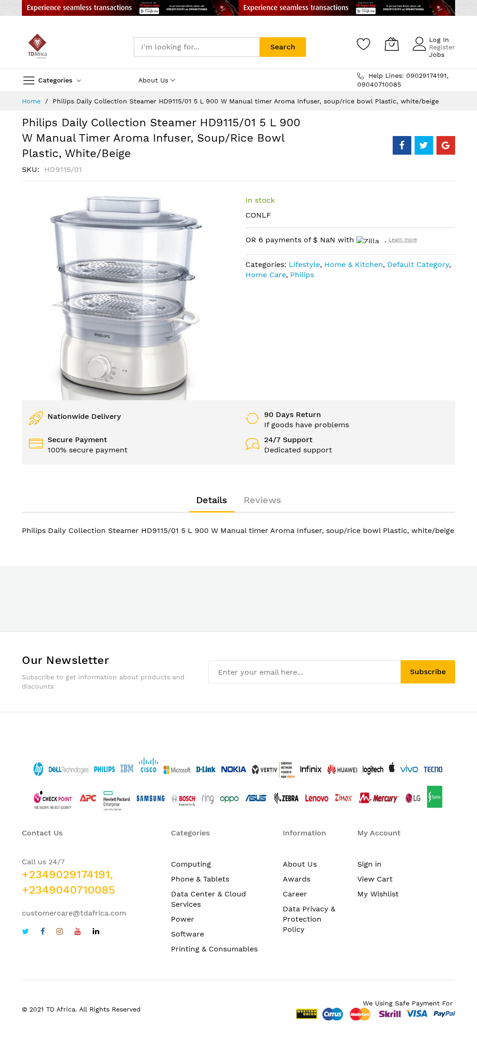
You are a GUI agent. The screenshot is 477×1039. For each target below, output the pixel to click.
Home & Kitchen (353, 264)
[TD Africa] (38, 47)
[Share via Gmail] (445, 145)
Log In (439, 39)
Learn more (402, 240)
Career (295, 893)
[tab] (211, 500)
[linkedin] (96, 932)
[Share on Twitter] (424, 145)
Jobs (436, 54)
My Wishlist (378, 893)
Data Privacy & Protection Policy (309, 919)
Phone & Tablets (200, 879)
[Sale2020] (238, 8)
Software (187, 934)
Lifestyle (304, 264)
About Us (300, 864)
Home (31, 101)
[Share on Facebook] (402, 145)
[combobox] (196, 47)
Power (182, 919)
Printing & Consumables (214, 948)
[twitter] (25, 932)
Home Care (265, 274)
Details (211, 500)
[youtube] (78, 932)
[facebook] (43, 932)
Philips (302, 274)
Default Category (418, 264)
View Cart (375, 879)
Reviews (262, 500)
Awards (296, 879)
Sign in (369, 864)
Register (442, 47)
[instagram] (59, 932)
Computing (191, 864)
